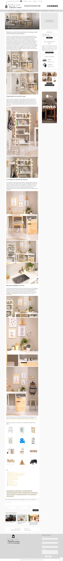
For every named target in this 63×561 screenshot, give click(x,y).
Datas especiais (44, 10)
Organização (24, 10)
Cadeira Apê (10, 480)
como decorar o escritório (27, 490)
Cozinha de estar (27, 530)
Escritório (20, 492)
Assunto (43, 545)
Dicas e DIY (31, 10)
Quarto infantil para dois (16, 530)
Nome (43, 537)
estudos (8, 494)
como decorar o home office (12, 492)
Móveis (30, 1)
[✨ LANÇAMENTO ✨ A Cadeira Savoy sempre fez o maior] (44, 74)
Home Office (13, 494)
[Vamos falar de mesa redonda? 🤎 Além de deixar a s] (54, 74)
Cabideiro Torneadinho (12, 481)
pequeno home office (32, 494)
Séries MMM (37, 10)
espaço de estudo (34, 492)
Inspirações (18, 10)
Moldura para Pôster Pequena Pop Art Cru (16, 474)
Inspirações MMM (9, 18)
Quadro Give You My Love (13, 484)
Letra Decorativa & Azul (12, 476)
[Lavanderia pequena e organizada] (22, 518)
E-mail (43, 541)
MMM (8, 27)
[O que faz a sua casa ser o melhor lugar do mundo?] (49, 74)
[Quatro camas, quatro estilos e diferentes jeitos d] (44, 79)
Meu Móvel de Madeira (30, 559)
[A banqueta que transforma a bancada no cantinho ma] (49, 79)
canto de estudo (18, 490)
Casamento (52, 10)
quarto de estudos (10, 496)
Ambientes (25, 1)
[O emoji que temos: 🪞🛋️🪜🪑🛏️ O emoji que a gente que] (54, 79)
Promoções (40, 1)
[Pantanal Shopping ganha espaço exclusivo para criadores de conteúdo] (34, 518)
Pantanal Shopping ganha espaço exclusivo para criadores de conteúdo (34, 523)
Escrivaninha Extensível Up (13, 479)
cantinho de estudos (10, 490)
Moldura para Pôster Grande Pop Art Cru (15, 475)
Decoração (11, 10)
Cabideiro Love (11, 483)
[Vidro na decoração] (11, 518)
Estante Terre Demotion (12, 478)
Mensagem (43, 549)
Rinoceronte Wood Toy (12, 485)
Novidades (35, 1)
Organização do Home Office (21, 494)
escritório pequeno (26, 492)
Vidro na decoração (9, 522)
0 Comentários (24, 27)
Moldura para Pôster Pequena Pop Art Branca (16, 473)
